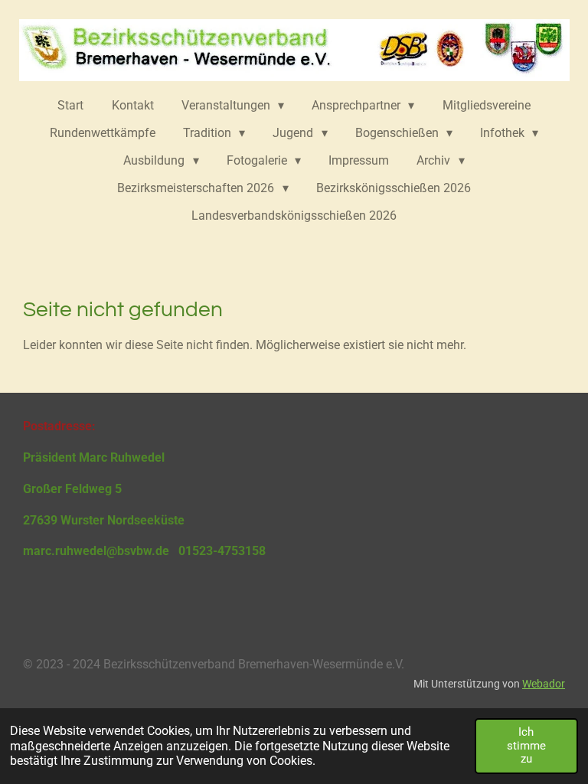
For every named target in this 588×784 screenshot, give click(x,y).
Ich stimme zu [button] (526, 745)
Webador (543, 684)
